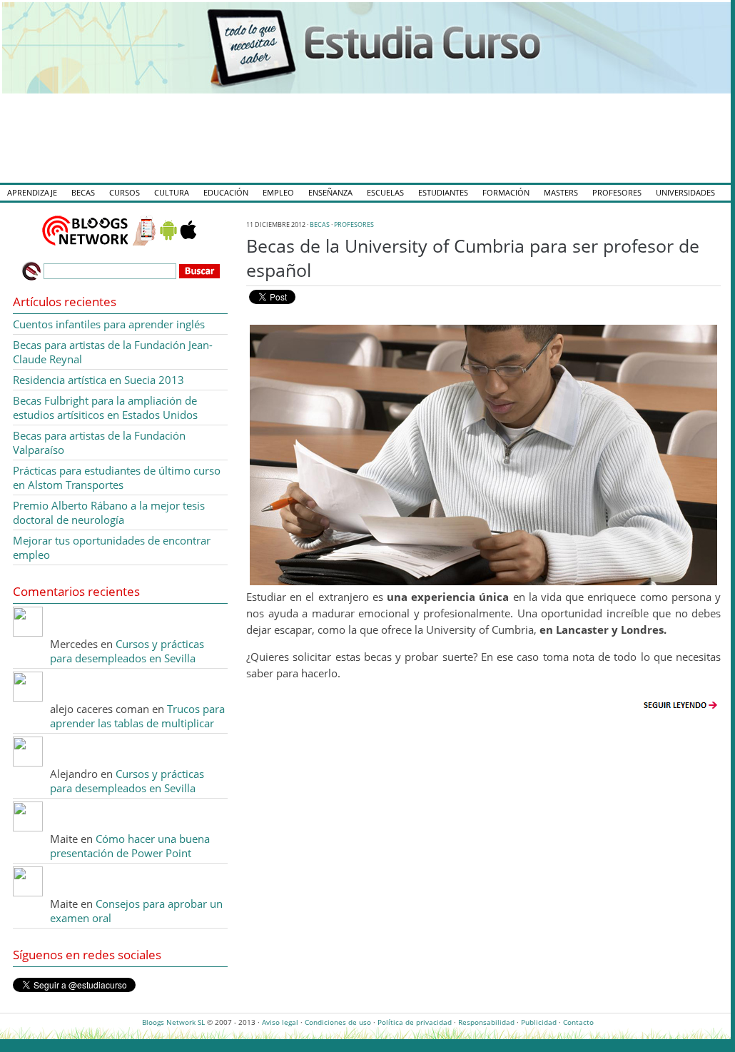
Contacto (578, 1022)
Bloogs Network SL (173, 1022)
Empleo (278, 192)
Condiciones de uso (338, 1022)
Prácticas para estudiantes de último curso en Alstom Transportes (116, 477)
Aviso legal (280, 1022)
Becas (83, 192)
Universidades (685, 192)
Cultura (171, 192)
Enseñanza (330, 192)
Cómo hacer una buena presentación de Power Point (130, 845)
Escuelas (385, 192)
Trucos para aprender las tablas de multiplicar (137, 716)
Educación (225, 192)
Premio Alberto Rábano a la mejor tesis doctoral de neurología (109, 512)
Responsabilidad (486, 1022)
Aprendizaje (32, 192)
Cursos (124, 192)
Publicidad (539, 1022)
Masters (561, 192)
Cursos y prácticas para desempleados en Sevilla (127, 651)
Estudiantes (443, 192)
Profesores (617, 192)
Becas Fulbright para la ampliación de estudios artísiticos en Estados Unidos (105, 407)
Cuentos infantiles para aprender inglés (109, 324)
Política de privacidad (414, 1022)
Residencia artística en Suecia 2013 (98, 380)
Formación (505, 192)
